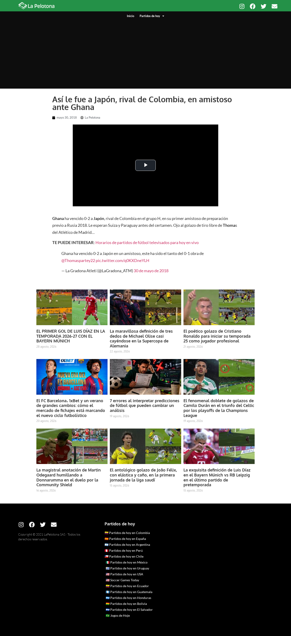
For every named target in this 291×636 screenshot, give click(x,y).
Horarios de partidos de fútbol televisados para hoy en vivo (147, 242)
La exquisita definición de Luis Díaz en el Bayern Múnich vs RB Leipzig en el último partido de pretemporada (217, 477)
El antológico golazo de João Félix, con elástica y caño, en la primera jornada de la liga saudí (143, 474)
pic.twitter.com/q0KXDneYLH (122, 260)
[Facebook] (253, 6)
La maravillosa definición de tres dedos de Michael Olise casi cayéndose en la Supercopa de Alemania (141, 338)
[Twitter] (263, 6)
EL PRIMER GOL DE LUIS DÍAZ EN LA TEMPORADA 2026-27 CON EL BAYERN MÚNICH (70, 336)
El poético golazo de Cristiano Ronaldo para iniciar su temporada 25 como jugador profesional (217, 336)
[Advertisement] (145, 52)
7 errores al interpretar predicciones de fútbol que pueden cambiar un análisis (144, 405)
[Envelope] (274, 6)
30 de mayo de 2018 (151, 270)
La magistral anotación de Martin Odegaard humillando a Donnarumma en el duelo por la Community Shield (68, 477)
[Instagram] (242, 6)
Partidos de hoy (150, 16)
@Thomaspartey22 (78, 260)
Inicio (130, 16)
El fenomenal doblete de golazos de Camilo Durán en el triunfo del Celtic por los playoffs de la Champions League (218, 408)
